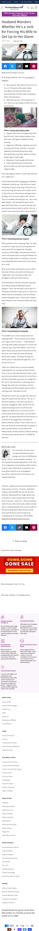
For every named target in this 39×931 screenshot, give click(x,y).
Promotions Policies (9, 743)
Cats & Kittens (7, 851)
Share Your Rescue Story (11, 876)
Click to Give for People (10, 765)
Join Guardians (26, 2)
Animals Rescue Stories (10, 847)
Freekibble (6, 780)
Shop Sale (5, 832)
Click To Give (7, 2)
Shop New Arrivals (8, 835)
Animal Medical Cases (10, 895)
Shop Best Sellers (8, 806)
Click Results (7, 724)
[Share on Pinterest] (33, 66)
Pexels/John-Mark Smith (19, 130)
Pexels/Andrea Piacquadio (17, 331)
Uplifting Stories (8, 869)
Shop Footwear (7, 817)
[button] (28, 7)
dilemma (24, 181)
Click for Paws (7, 776)
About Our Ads (7, 750)
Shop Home (6, 821)
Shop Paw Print (7, 810)
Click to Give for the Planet (12, 769)
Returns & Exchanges (9, 705)
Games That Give (8, 787)
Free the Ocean (7, 784)
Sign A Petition (7, 791)
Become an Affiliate (9, 720)
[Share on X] (12, 66)
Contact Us (6, 709)
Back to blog (21, 541)
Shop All (5, 803)
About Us (5, 716)
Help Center (6, 702)
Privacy (5, 739)
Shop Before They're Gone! (19, 570)
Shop (16, 2)
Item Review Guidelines (10, 746)
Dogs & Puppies (7, 854)
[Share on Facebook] (5, 66)
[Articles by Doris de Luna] (6, 453)
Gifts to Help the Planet (10, 892)
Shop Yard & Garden (9, 824)
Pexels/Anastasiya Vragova (18, 239)
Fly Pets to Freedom (9, 899)
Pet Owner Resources (10, 858)
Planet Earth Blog (8, 872)
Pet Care (5, 865)
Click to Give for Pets (9, 762)
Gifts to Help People (9, 888)
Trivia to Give (7, 773)
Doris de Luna (18, 41)
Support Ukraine (8, 902)
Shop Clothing (7, 813)
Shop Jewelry (7, 828)
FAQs (4, 713)
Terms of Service (8, 735)
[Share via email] (26, 66)
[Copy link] (19, 66)
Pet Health (6, 862)
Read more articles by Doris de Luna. (16, 519)
